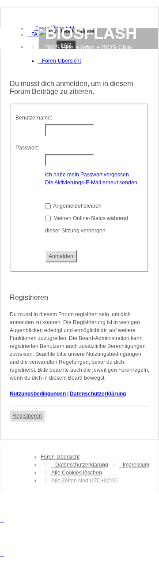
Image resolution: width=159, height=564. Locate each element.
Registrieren (27, 416)
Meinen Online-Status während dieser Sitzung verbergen (86, 224)
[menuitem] (34, 34)
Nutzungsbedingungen (38, 394)
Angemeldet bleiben (77, 206)
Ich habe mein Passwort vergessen (87, 175)
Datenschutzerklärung (98, 394)
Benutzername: (33, 118)
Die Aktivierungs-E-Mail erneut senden (91, 182)
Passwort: (27, 148)
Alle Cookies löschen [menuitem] (76, 473)
